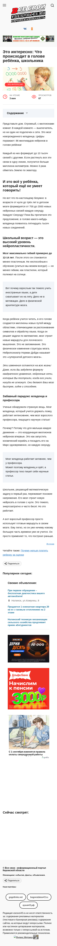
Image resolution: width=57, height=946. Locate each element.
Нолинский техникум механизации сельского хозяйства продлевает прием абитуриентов (27, 622)
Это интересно (15, 84)
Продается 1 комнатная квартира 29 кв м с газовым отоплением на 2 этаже (28, 609)
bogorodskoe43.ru (39, 897)
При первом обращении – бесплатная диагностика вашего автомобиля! (26, 593)
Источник (50, 544)
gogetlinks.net (16, 897)
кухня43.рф (28, 905)
